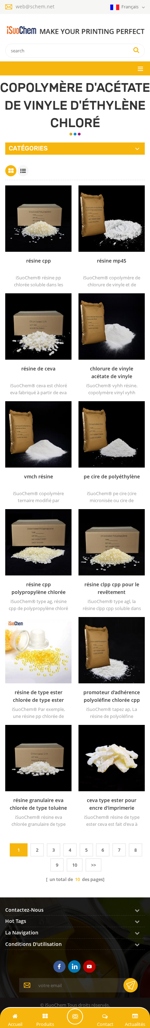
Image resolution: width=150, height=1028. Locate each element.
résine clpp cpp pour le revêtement (111, 588)
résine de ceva (38, 368)
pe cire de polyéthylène (112, 476)
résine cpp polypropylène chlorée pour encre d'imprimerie (38, 588)
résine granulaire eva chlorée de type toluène (38, 804)
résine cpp (38, 260)
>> (93, 865)
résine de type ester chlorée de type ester (38, 696)
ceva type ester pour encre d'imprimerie (111, 804)
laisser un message (75, 1016)
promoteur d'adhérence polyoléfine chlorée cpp (111, 696)
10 (74, 865)
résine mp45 (111, 260)
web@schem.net (35, 6)
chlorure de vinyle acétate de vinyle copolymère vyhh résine (112, 372)
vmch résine (38, 476)
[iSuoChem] (75, 31)
